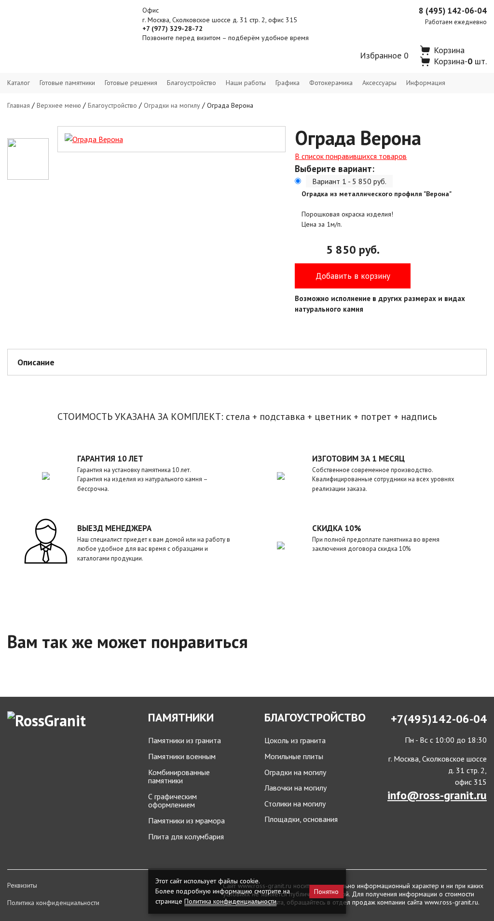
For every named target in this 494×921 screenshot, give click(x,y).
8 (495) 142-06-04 (453, 10)
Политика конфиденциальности (53, 903)
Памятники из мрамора (186, 821)
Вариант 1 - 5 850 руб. (349, 181)
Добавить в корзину (353, 276)
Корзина (449, 50)
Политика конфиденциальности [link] (230, 901)
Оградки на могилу (172, 105)
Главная (18, 105)
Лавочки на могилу (295, 788)
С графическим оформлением (172, 800)
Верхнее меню (59, 105)
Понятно (326, 891)
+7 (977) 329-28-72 (172, 28)
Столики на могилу (295, 804)
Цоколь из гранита (295, 740)
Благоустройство (112, 105)
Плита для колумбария (186, 837)
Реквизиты (22, 885)
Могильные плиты (293, 756)
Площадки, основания (301, 819)
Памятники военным (182, 756)
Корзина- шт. (460, 61)
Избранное (384, 55)
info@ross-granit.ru (437, 795)
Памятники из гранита (184, 740)
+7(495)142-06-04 (439, 718)
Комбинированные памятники (179, 776)
